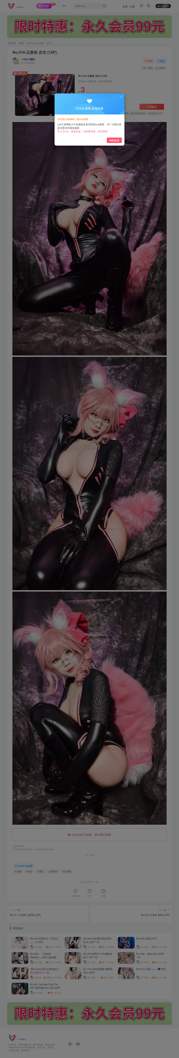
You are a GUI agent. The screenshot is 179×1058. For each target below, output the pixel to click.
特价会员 (114, 140)
